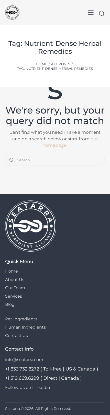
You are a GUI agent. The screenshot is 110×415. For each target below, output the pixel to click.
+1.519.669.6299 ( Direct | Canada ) (43, 378)
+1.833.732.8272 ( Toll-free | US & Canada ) (51, 369)
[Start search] (101, 13)
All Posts (60, 64)
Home (41, 64)
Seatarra (12, 408)
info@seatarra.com (24, 359)
